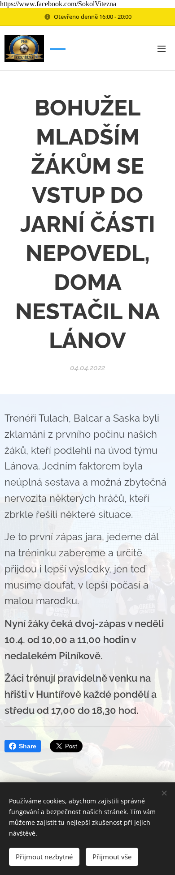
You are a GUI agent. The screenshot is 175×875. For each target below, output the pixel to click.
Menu (162, 48)
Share (27, 746)
